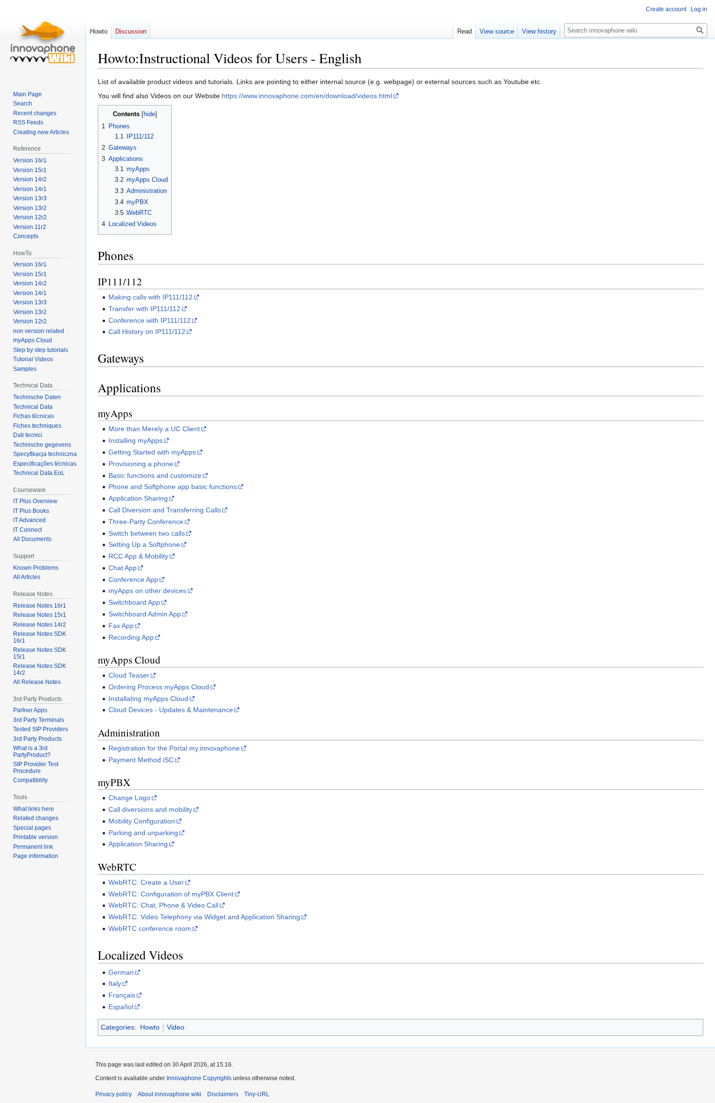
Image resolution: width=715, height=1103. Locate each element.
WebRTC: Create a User (146, 882)
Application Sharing (138, 498)
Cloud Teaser (128, 675)
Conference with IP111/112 (149, 320)
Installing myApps (135, 440)
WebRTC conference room (149, 928)
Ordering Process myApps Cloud (158, 687)
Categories (117, 1027)
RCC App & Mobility (138, 556)
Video (175, 1027)
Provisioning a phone (140, 464)
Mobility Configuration (141, 821)
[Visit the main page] (43, 39)
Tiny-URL (256, 1094)
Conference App (133, 579)
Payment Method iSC (141, 760)
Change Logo (129, 798)
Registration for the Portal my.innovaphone (174, 748)
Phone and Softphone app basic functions (172, 486)
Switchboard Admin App (144, 614)
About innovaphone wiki (169, 1094)
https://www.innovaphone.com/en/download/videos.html (307, 96)
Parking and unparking (143, 833)
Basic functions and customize (154, 475)
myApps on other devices (147, 591)
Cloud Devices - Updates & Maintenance (170, 710)
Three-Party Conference (145, 521)
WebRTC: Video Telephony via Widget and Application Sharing (204, 917)
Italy (114, 983)
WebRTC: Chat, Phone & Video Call (163, 905)
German (121, 972)
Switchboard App (134, 602)
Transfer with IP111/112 (144, 309)
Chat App (122, 568)
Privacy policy (113, 1094)
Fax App (121, 626)
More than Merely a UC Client (154, 429)
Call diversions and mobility (150, 809)
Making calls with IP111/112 (150, 297)
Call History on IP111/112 (146, 331)
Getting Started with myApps (152, 452)
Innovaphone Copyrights (199, 1078)
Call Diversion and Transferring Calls (164, 510)
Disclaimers (222, 1094)
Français (121, 995)
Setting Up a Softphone (144, 544)
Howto (150, 1027)
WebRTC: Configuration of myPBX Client (170, 894)
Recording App (131, 637)
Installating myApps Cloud (148, 698)
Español (120, 1007)
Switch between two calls (146, 533)
